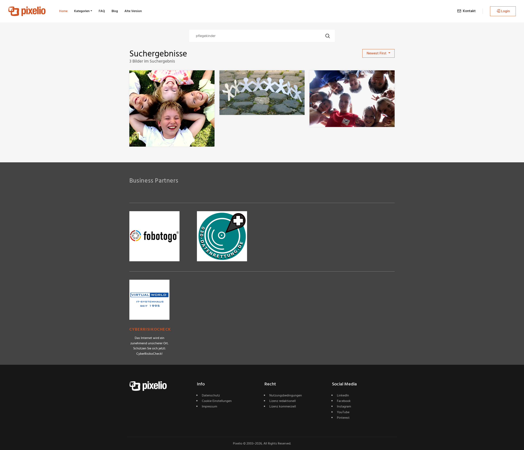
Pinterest (343, 417)
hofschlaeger (154, 79)
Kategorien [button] (82, 11)
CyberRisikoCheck (150, 329)
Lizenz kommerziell (282, 406)
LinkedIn (343, 395)
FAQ (102, 11)
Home (63, 11)
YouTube (343, 412)
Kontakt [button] (469, 11)
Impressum (209, 406)
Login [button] (505, 11)
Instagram (344, 406)
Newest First (377, 53)
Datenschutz (211, 395)
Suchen (327, 36)
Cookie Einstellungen (217, 401)
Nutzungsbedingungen (285, 395)
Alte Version (133, 11)
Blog (115, 11)
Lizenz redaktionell (282, 401)
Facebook (344, 401)
